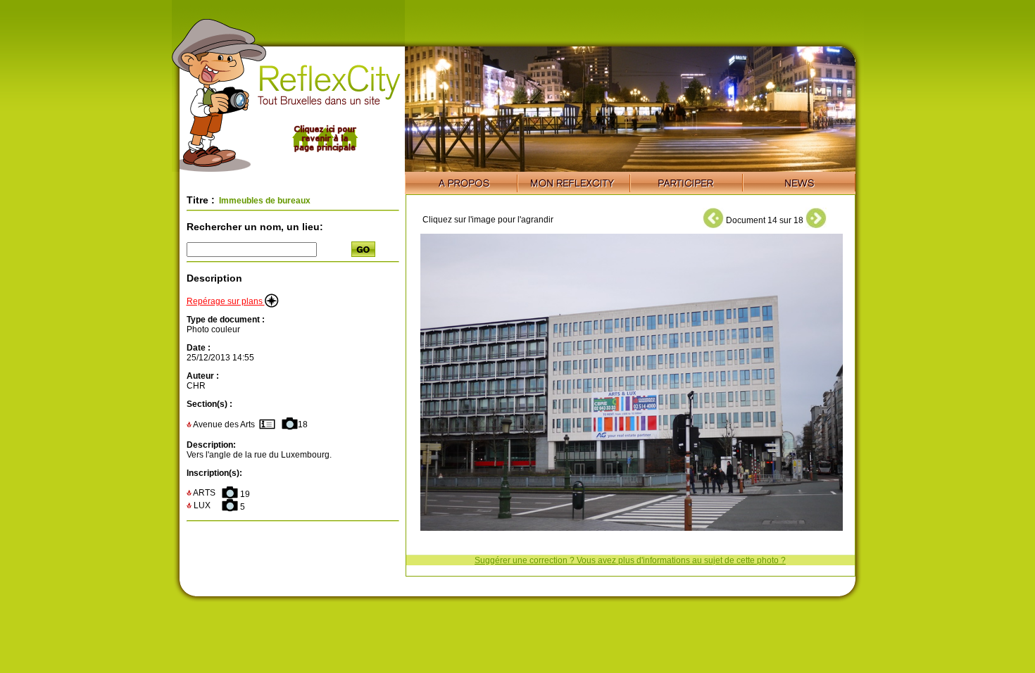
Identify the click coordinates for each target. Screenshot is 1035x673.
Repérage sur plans (226, 301)
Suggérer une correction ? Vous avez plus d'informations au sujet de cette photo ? (630, 560)
